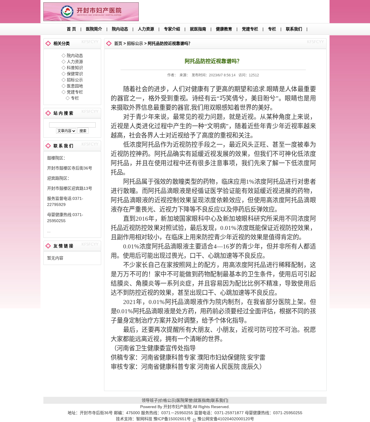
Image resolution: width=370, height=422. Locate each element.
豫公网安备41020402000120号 (225, 419)
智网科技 (144, 419)
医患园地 (75, 86)
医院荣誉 (184, 400)
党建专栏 (250, 29)
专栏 (272, 29)
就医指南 (198, 29)
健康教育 (224, 29)
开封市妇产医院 (177, 406)
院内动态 (120, 29)
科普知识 (75, 67)
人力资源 (146, 29)
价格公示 (167, 400)
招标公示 (75, 80)
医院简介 (94, 29)
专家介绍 (172, 29)
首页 (118, 43)
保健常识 (75, 73)
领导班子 (150, 400)
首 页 (71, 29)
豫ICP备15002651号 (172, 419)
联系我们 (294, 29)
